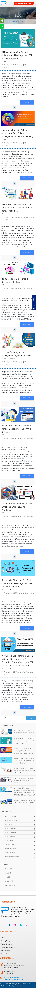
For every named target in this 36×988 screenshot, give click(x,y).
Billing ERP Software (11, 820)
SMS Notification (10, 844)
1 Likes (5, 220)
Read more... (27, 102)
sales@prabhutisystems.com (13, 979)
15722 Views (17, 143)
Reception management (12, 856)
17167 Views (17, 65)
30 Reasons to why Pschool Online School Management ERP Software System (17, 55)
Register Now (5, 950)
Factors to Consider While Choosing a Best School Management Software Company (17, 133)
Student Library (9, 840)
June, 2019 (8, 877)
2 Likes (5, 145)
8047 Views (17, 438)
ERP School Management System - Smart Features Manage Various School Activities (17, 207)
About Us (4, 937)
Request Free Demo (24, 3)
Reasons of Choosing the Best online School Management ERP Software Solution (17, 583)
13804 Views (17, 217)
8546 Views (17, 672)
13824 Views (17, 593)
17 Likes (6, 595)
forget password (6, 954)
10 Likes (6, 674)
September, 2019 (10, 885)
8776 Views (17, 516)
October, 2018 (9, 869)
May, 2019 (8, 873)
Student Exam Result (11, 828)
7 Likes (5, 291)
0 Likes (5, 441)
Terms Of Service (6, 944)
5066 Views (17, 288)
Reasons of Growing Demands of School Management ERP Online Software (17, 428)
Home (15, 21)
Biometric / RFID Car (11, 852)
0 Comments (29, 65)
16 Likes (6, 67)
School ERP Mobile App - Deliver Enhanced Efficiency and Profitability (16, 506)
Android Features (10, 824)
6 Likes (5, 519)
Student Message (10, 836)
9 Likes (5, 364)
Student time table (10, 832)
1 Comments (29, 362)
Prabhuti (7, 65)
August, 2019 (9, 881)
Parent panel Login (10, 848)
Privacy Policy (5, 941)
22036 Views (17, 362)
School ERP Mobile (10, 816)
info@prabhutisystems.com (13, 977)
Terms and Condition (8, 947)
